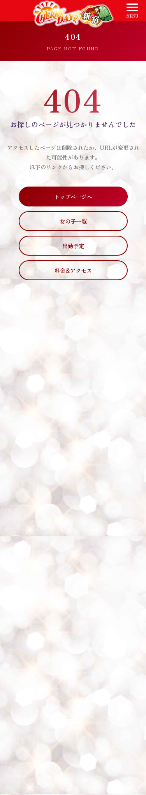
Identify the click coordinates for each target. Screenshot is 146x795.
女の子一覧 (73, 221)
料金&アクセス (73, 270)
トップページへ (73, 196)
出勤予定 (73, 246)
